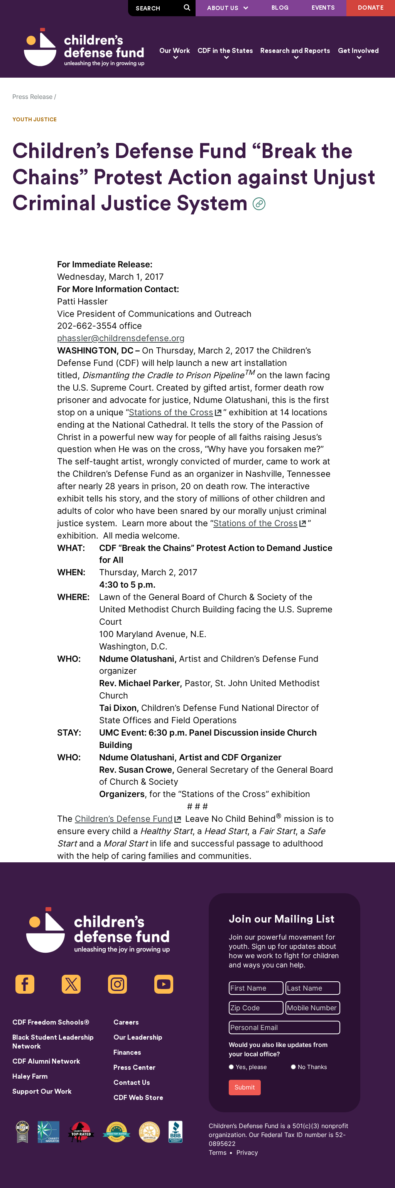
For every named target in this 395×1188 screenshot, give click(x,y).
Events (323, 8)
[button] (261, 203)
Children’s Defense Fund (124, 818)
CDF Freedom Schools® (50, 1022)
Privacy (247, 1152)
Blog (280, 8)
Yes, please (251, 1067)
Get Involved (358, 51)
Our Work (174, 51)
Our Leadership (137, 1037)
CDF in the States (225, 51)
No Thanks (312, 1067)
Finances (127, 1052)
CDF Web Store (138, 1098)
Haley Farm (30, 1076)
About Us (223, 8)
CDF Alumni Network (46, 1061)
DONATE (370, 8)
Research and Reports (295, 51)
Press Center (134, 1067)
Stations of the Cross (171, 412)
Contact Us (131, 1082)
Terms (217, 1152)
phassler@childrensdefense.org (120, 338)
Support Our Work (42, 1091)
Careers (126, 1022)
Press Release (32, 96)
